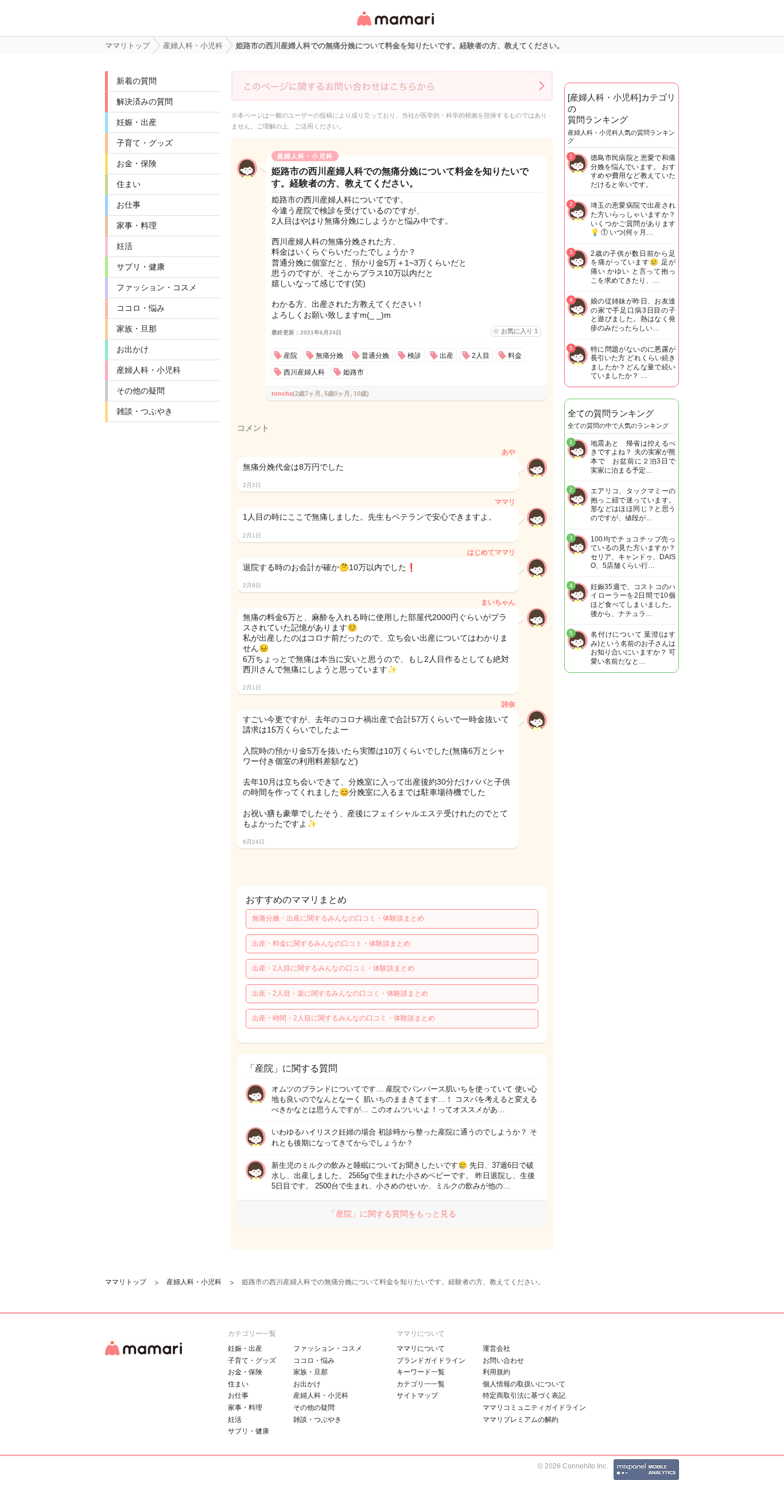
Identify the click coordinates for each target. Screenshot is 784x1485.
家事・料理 (137, 225)
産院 (290, 356)
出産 (446, 356)
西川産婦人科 (304, 372)
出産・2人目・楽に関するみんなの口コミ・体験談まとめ (340, 993)
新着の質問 (137, 80)
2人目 (481, 356)
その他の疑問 (141, 390)
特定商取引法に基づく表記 (524, 1396)
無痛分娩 (329, 356)
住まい (129, 184)
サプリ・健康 (141, 266)
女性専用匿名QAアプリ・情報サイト (395, 26)
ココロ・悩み (141, 308)
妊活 (125, 246)
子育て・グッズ (145, 142)
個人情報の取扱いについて (524, 1384)
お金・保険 (137, 163)
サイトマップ (417, 1396)
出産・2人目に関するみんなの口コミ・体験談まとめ (333, 968)
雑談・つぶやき (145, 411)
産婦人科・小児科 (149, 370)
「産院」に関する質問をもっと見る (392, 1213)
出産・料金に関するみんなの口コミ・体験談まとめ (331, 944)
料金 (515, 356)
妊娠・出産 (137, 122)
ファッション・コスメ (157, 287)
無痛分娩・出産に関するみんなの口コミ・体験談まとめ (338, 918)
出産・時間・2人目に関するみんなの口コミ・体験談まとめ (343, 1018)
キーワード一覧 (421, 1372)
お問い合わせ (503, 1361)
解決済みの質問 (145, 101)
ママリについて (421, 1348)
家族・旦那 (137, 328)
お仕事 (129, 204)
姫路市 (353, 372)
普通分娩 (375, 356)
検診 (414, 356)
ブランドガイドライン (431, 1361)
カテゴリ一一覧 (421, 1384)
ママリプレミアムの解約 (520, 1420)
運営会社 (496, 1348)
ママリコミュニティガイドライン (534, 1408)
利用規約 (496, 1372)
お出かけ (133, 349)
